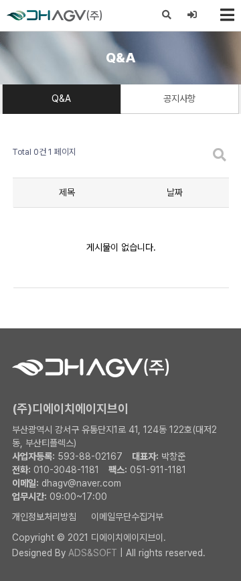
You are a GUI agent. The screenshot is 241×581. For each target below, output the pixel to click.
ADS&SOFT (92, 552)
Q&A (61, 98)
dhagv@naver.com (81, 483)
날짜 (175, 192)
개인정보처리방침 (44, 516)
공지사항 (179, 98)
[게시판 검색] (220, 156)
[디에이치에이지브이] (35, 15)
